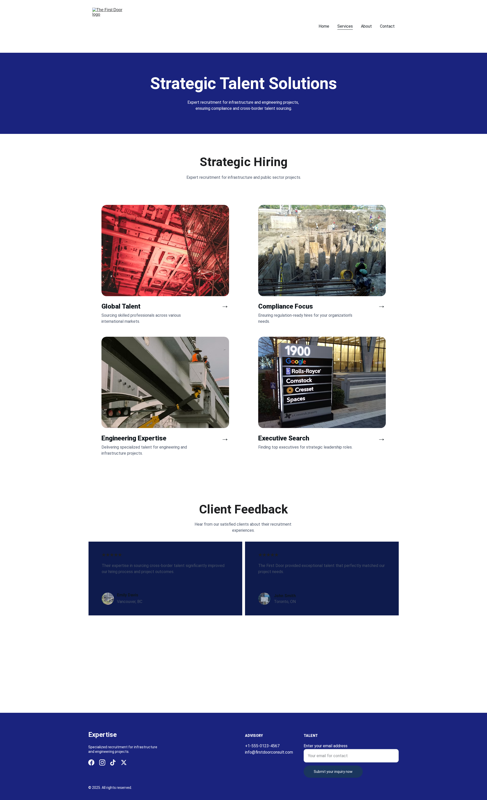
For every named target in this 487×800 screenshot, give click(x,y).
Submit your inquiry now (333, 772)
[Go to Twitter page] (124, 762)
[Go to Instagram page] (102, 762)
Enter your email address (325, 745)
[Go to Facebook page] (91, 762)
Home (324, 26)
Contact (387, 26)
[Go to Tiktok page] (113, 762)
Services (345, 26)
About (366, 26)
